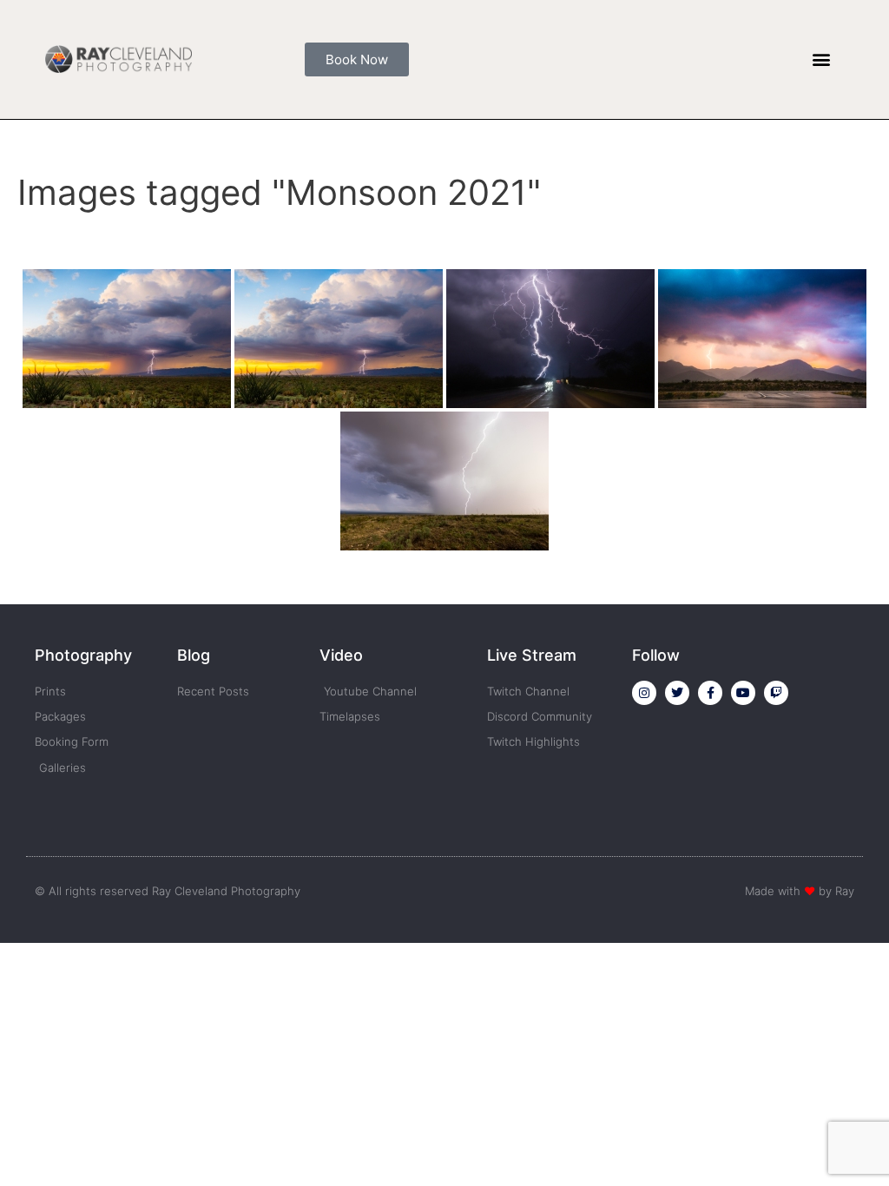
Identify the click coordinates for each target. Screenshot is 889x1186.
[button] (821, 59)
